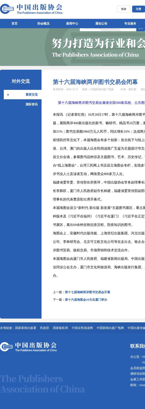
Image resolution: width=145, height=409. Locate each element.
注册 (138, 9)
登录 (123, 9)
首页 (15, 23)
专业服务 (130, 23)
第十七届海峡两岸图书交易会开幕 (87, 292)
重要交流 (32, 94)
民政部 (44, 327)
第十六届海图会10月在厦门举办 (86, 299)
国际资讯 (32, 104)
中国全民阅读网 (82, 327)
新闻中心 (72, 23)
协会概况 (43, 23)
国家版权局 (60, 327)
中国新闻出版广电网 (110, 327)
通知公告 (101, 23)
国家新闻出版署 (25, 327)
